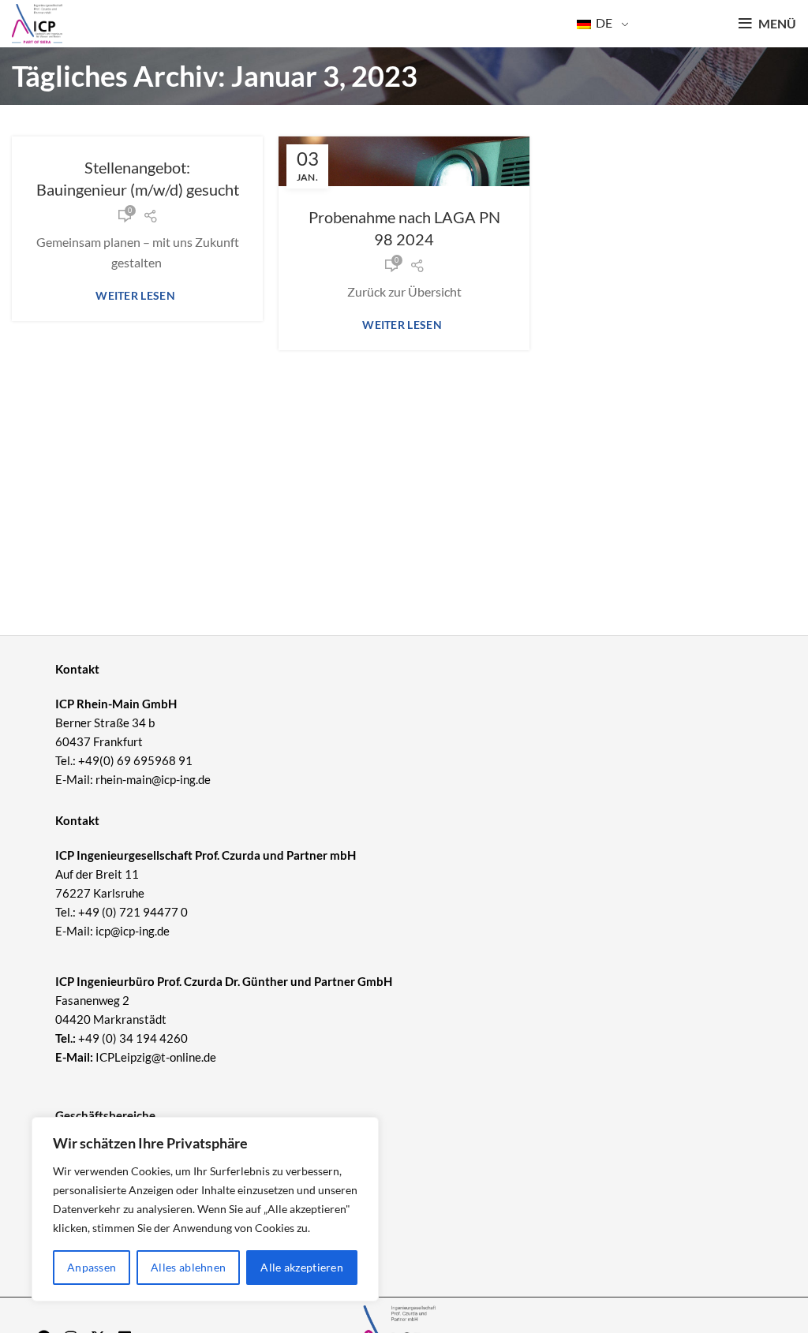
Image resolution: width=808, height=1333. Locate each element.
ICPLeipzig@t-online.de (155, 1057)
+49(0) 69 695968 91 (135, 760)
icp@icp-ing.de (132, 931)
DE (602, 22)
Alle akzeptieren (301, 1267)
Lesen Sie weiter (136, 295)
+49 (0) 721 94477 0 (133, 912)
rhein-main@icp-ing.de (153, 779)
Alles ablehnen (188, 1267)
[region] (205, 1209)
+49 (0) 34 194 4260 (133, 1038)
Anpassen (91, 1267)
